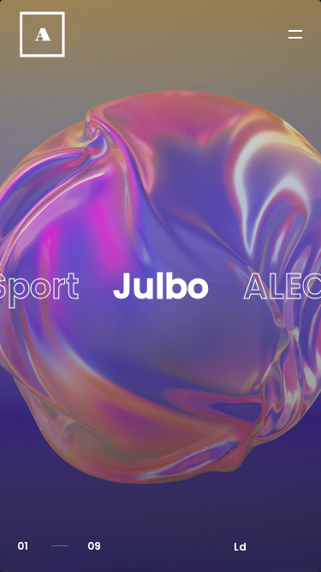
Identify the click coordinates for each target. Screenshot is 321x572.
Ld (240, 546)
